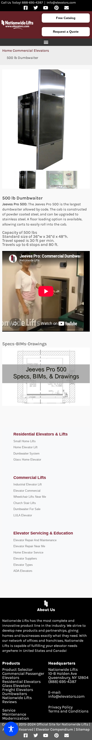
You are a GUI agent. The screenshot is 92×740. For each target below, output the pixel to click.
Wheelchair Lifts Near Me (29, 496)
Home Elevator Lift (25, 447)
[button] (46, 42)
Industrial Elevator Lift (27, 484)
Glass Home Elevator (27, 459)
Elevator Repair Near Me (29, 546)
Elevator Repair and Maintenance (34, 540)
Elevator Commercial (26, 490)
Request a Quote (66, 31)
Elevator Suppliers (25, 558)
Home (7, 50)
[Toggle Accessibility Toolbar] (11, 729)
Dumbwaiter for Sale (26, 509)
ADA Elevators (22, 571)
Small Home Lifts (24, 441)
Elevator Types (23, 564)
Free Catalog (65, 18)
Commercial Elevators (31, 50)
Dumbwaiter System (26, 453)
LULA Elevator (22, 515)
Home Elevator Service (28, 552)
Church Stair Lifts (24, 503)
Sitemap (83, 729)
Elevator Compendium (54, 729)
